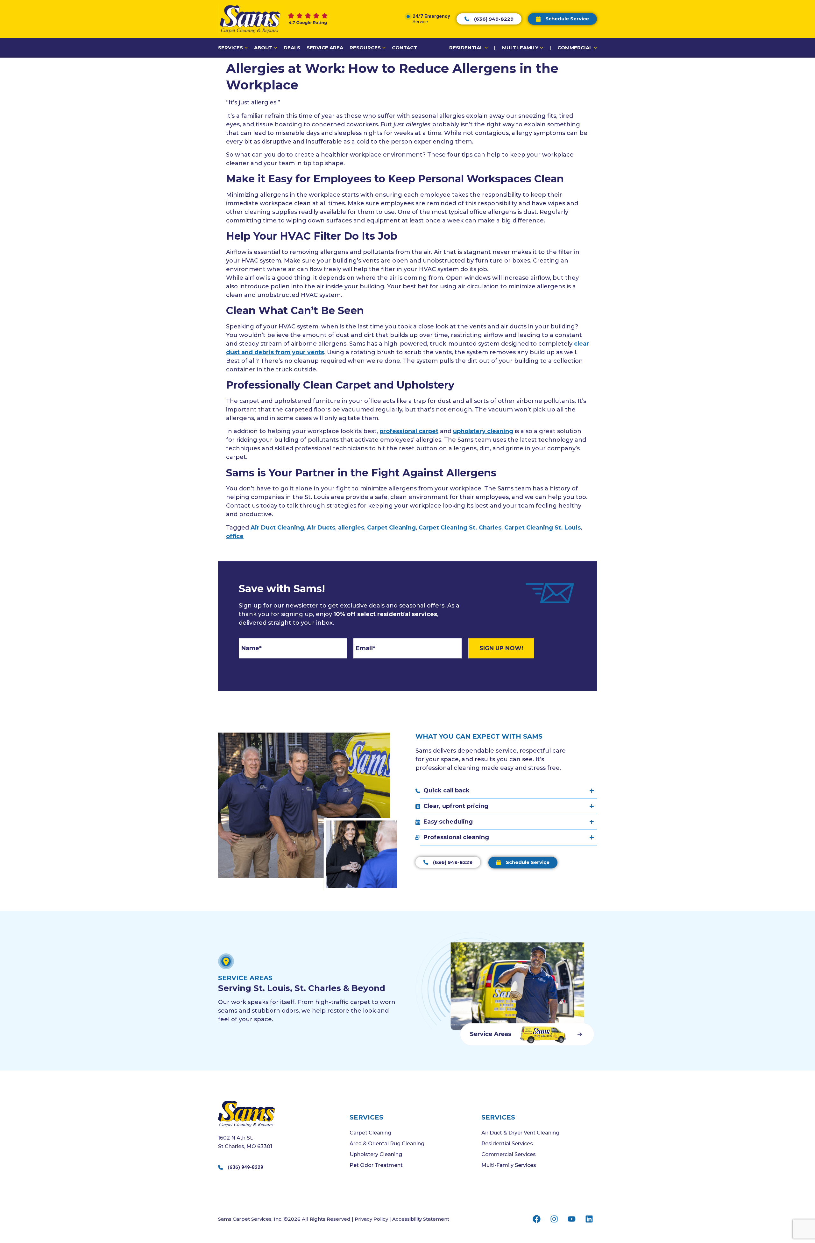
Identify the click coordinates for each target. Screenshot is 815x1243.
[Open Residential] (486, 48)
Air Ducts (321, 527)
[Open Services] (246, 48)
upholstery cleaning (483, 431)
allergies (351, 527)
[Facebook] (536, 1219)
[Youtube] (571, 1219)
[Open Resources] (384, 48)
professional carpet (408, 431)
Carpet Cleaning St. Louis (542, 527)
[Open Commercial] (595, 48)
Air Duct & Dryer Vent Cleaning (520, 1133)
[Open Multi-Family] (541, 48)
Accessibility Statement (420, 1219)
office (235, 536)
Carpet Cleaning (391, 527)
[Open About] (275, 48)
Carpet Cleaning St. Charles (460, 527)
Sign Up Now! (501, 648)
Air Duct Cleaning (277, 527)
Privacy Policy (371, 1219)
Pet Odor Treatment (376, 1165)
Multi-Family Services (508, 1165)
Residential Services (507, 1144)
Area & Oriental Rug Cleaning (387, 1144)
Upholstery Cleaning (376, 1154)
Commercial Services (508, 1154)
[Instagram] (554, 1219)
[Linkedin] (589, 1219)
